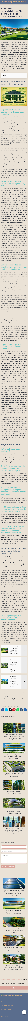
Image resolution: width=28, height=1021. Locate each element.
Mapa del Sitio (4, 1016)
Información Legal (5, 1001)
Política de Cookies (6, 1009)
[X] (10, 709)
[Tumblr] (21, 709)
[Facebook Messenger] (6, 709)
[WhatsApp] (17, 709)
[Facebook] (2, 709)
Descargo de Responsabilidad (8, 1013)
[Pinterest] (14, 709)
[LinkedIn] (25, 709)
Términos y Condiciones (7, 1005)
